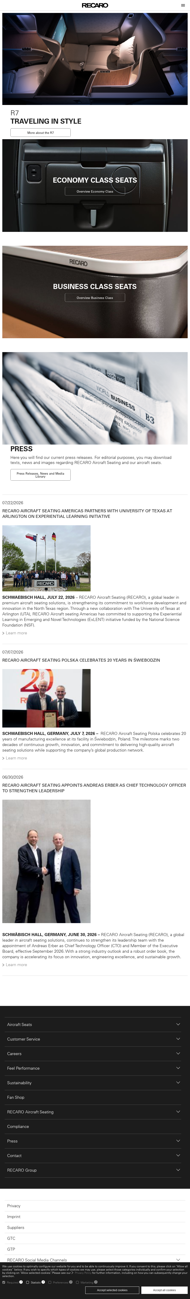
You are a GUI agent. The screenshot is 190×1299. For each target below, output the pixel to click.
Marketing (87, 1282)
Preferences (60, 1282)
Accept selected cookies (112, 1290)
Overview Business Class (95, 298)
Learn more (16, 633)
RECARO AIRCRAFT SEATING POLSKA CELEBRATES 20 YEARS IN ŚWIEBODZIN (81, 660)
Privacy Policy (83, 1272)
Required (13, 1282)
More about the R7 (40, 133)
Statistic (36, 1282)
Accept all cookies (164, 1290)
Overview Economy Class (95, 191)
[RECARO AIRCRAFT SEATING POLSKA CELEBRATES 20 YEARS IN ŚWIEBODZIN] (95, 698)
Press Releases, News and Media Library (40, 474)
